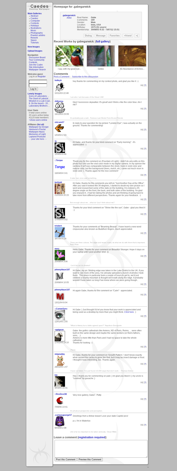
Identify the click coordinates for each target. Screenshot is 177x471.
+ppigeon (59, 329)
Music (33, 30)
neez (57, 248)
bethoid (58, 182)
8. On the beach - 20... (39, 103)
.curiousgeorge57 (62, 415)
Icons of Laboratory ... (39, 96)
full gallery (103, 41)
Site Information (36, 67)
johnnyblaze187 (62, 269)
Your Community (36, 60)
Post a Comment (61, 76)
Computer (35, 21)
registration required (91, 437)
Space (34, 40)
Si (56, 141)
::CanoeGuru (61, 309)
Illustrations (36, 28)
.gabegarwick (69, 15)
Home (148, 467)
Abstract (34, 16)
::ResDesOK (61, 394)
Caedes (40, 6)
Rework (34, 38)
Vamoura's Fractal (37, 129)
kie (56, 375)
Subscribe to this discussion (85, 76)
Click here (129, 312)
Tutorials (35, 42)
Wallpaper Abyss (37, 132)
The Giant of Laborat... (39, 98)
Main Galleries (35, 13)
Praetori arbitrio (38, 35)
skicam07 (59, 122)
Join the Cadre (36, 65)
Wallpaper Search (37, 69)
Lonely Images (35, 93)
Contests (35, 23)
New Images (34, 47)
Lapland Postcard (37, 136)
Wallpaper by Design (39, 127)
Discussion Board (37, 57)
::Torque (59, 160)
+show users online (38, 120)
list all (40, 124)
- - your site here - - (37, 139)
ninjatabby (60, 354)
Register (42, 76)
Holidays (35, 25)
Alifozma (59, 101)
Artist (69, 18)
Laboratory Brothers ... (39, 106)
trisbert (58, 226)
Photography (37, 33)
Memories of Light (37, 134)
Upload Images (35, 51)
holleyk (58, 80)
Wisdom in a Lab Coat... (40, 101)
